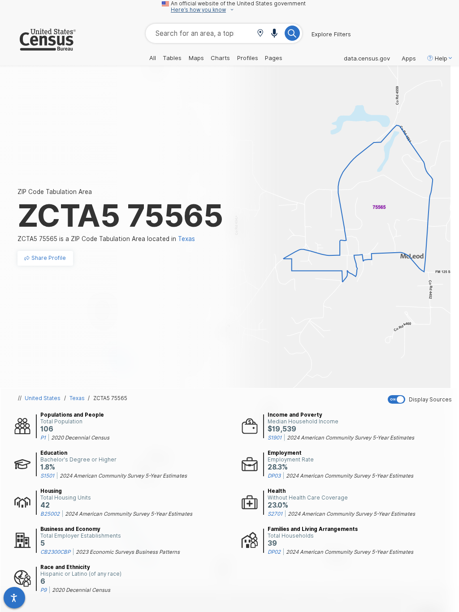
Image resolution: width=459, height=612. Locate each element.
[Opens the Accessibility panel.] (14, 597)
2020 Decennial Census (80, 438)
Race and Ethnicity (65, 567)
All (152, 57)
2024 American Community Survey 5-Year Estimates (350, 438)
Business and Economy (70, 529)
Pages (273, 57)
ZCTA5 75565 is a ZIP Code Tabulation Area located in (106, 238)
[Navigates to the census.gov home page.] (38, 47)
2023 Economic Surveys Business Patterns (128, 552)
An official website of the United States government (238, 3)
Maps (196, 57)
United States (43, 398)
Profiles (247, 57)
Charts (220, 57)
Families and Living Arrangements (313, 529)
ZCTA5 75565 (110, 398)
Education (53, 453)
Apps (409, 58)
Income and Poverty (295, 415)
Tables (172, 57)
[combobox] (224, 33)
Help (441, 58)
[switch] (421, 399)
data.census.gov (367, 58)
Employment (285, 453)
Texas (77, 398)
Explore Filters (331, 34)
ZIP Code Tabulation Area (54, 191)
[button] (260, 34)
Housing (51, 491)
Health (277, 491)
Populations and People (72, 415)
